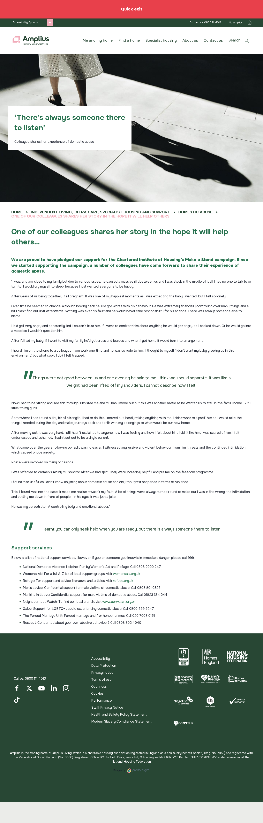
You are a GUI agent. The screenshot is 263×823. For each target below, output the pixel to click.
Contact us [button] (213, 40)
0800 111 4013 (35, 678)
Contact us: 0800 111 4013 (205, 22)
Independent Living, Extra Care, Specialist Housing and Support (100, 212)
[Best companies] (183, 657)
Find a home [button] (129, 40)
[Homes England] (210, 657)
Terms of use (101, 679)
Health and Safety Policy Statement (119, 714)
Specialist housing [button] (161, 40)
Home (17, 212)
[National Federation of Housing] (237, 657)
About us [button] (190, 40)
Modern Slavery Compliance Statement (121, 721)
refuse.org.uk (123, 581)
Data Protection (103, 665)
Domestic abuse (195, 212)
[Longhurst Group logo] (30, 40)
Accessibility (100, 658)
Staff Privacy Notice (107, 707)
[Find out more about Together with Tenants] (183, 701)
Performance (101, 700)
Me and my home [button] (98, 40)
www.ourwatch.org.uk (118, 602)
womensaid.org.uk (126, 574)
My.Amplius (236, 22)
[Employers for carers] (183, 723)
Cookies (97, 693)
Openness (99, 686)
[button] (240, 40)
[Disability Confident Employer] (183, 679)
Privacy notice (102, 672)
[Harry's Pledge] (210, 679)
